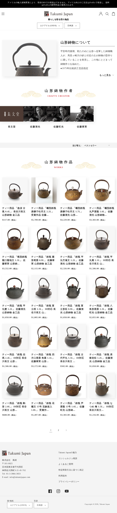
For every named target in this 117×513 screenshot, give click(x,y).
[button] (2, 14)
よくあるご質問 (65, 464)
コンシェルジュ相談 (67, 458)
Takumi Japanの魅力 (67, 452)
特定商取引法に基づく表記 (70, 470)
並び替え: (76, 146)
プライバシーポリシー (68, 482)
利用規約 (62, 476)
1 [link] (51, 430)
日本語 (70, 25)
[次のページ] (66, 430)
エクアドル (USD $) (48, 25)
